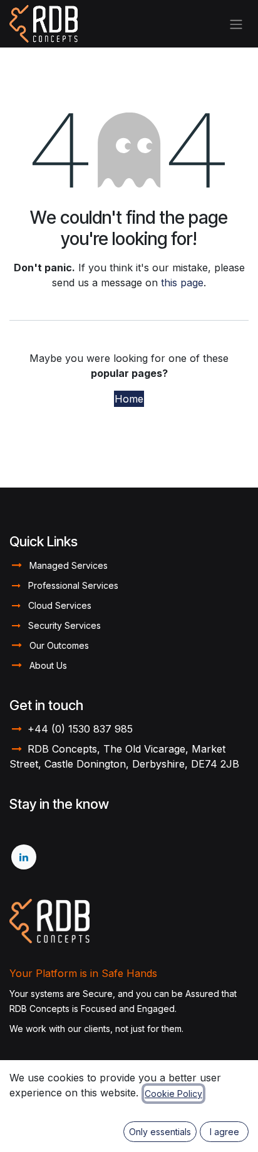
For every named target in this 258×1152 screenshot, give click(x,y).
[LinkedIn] (23, 856)
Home (129, 399)
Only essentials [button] (160, 1131)
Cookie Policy (173, 1093)
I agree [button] (224, 1131)
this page (182, 282)
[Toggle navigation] (236, 24)
